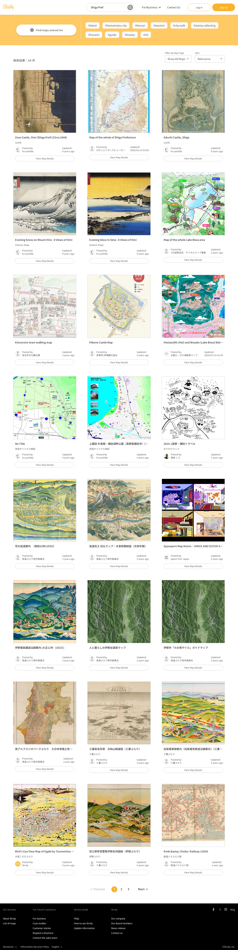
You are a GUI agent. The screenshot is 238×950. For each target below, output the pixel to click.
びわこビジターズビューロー (110, 150)
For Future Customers (44, 909)
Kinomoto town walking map (33, 342)
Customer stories (42, 928)
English (55, 946)
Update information (84, 928)
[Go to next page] (142, 889)
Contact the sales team (45, 937)
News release (118, 928)
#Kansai (140, 25)
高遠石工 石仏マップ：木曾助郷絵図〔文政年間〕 (118, 546)
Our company (118, 918)
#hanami (93, 35)
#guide (112, 35)
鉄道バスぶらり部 (172, 856)
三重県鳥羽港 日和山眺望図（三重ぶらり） (115, 749)
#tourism (159, 25)
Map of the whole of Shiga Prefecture (112, 137)
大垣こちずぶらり (24, 856)
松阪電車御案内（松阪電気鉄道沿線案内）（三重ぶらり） (197, 749)
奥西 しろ (175, 457)
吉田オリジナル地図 (25, 448)
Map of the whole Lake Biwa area (184, 240)
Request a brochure (43, 932)
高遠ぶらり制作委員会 (33, 558)
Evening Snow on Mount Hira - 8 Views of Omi (43, 240)
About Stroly (9, 918)
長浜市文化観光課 (31, 355)
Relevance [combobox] (204, 59)
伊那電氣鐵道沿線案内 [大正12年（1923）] (39, 647)
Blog (232, 909)
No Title (20, 443)
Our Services (9, 909)
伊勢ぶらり (94, 856)
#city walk (179, 25)
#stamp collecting (205, 25)
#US (145, 35)
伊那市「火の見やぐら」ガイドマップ (186, 647)
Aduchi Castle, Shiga (176, 137)
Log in (199, 7)
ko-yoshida (27, 151)
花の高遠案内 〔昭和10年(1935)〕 (35, 546)
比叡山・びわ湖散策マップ (184, 355)
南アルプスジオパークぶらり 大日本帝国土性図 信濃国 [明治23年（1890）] (61, 749)
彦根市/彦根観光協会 (106, 355)
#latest (92, 25)
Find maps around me (49, 30)
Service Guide (81, 909)
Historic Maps (22, 244)
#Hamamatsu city (116, 25)
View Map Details (45, 158)
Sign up (224, 7)
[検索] (130, 7)
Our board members (121, 923)
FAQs (76, 918)
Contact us (117, 932)
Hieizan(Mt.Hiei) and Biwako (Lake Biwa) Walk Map (196, 342)
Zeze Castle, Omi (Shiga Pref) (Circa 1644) (41, 137)
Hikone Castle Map (101, 342)
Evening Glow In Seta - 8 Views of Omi (113, 240)
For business (39, 918)
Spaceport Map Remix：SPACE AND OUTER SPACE (195, 546)
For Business (149, 7)
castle (18, 142)
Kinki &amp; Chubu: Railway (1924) (186, 851)
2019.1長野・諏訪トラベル (179, 443)
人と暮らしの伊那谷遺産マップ (107, 647)
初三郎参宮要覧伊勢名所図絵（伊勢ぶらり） (115, 851)
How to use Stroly (83, 923)
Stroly (25, 865)
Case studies (39, 923)
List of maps (9, 923)
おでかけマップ (171, 448)
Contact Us (173, 7)
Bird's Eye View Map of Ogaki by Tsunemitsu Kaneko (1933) (52, 851)
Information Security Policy (34, 946)
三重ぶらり (94, 754)
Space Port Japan (180, 558)
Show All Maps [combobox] (176, 59)
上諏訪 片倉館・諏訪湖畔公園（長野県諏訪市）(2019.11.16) (124, 443)
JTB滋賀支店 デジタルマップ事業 (188, 252)
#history (130, 35)
